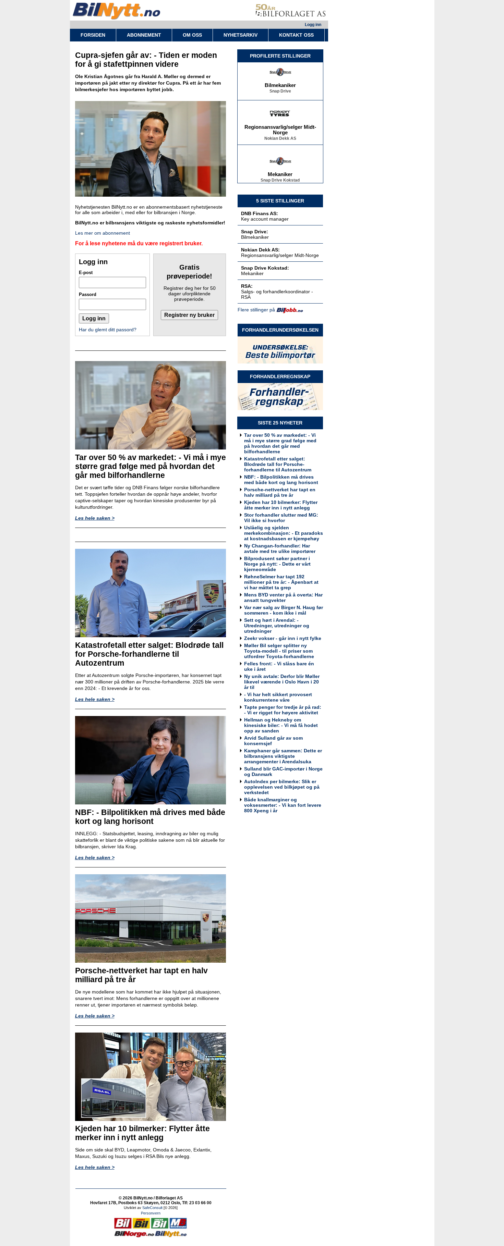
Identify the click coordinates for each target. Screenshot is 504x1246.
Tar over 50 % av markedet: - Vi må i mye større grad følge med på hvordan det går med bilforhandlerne (280, 443)
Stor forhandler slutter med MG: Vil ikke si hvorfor (281, 517)
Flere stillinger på (256, 309)
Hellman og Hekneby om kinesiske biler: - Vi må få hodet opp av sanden (281, 725)
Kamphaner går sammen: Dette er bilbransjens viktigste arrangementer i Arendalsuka (283, 756)
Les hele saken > (95, 518)
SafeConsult (152, 1208)
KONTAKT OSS (296, 35)
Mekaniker (280, 167)
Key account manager (265, 219)
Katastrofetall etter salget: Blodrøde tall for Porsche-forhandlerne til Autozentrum (277, 464)
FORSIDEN (93, 35)
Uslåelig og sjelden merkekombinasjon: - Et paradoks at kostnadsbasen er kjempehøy (283, 533)
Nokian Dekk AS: (260, 249)
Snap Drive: (254, 231)
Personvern (150, 1213)
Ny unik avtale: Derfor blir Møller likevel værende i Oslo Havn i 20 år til (282, 682)
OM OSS (192, 35)
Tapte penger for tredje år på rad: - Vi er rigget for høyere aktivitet (282, 709)
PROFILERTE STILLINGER (280, 56)
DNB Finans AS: (259, 213)
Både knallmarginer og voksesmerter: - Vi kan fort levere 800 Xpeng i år (282, 805)
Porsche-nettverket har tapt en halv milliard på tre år (279, 492)
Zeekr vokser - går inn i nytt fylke (282, 638)
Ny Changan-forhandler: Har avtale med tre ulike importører (279, 548)
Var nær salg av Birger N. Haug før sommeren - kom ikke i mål (283, 610)
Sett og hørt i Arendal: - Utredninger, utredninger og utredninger (276, 625)
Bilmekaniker (280, 78)
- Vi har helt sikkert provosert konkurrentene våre (278, 697)
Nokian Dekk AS (280, 130)
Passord (87, 294)
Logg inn (313, 24)
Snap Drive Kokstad (280, 172)
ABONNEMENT (144, 35)
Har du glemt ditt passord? (107, 329)
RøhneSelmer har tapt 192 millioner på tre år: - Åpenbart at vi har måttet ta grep (281, 582)
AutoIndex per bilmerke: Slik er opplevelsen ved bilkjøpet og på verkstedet (282, 787)
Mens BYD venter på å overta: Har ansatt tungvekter (283, 597)
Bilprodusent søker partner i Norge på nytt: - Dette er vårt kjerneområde (277, 564)
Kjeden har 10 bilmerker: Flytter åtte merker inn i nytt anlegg (280, 504)
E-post (86, 272)
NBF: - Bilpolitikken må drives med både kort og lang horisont (281, 479)
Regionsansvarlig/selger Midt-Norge (280, 122)
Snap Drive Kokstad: (265, 268)
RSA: (247, 286)
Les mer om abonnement (102, 233)
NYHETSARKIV (240, 35)
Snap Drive (280, 83)
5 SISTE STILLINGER (280, 200)
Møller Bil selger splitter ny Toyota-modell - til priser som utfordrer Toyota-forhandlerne (279, 651)
